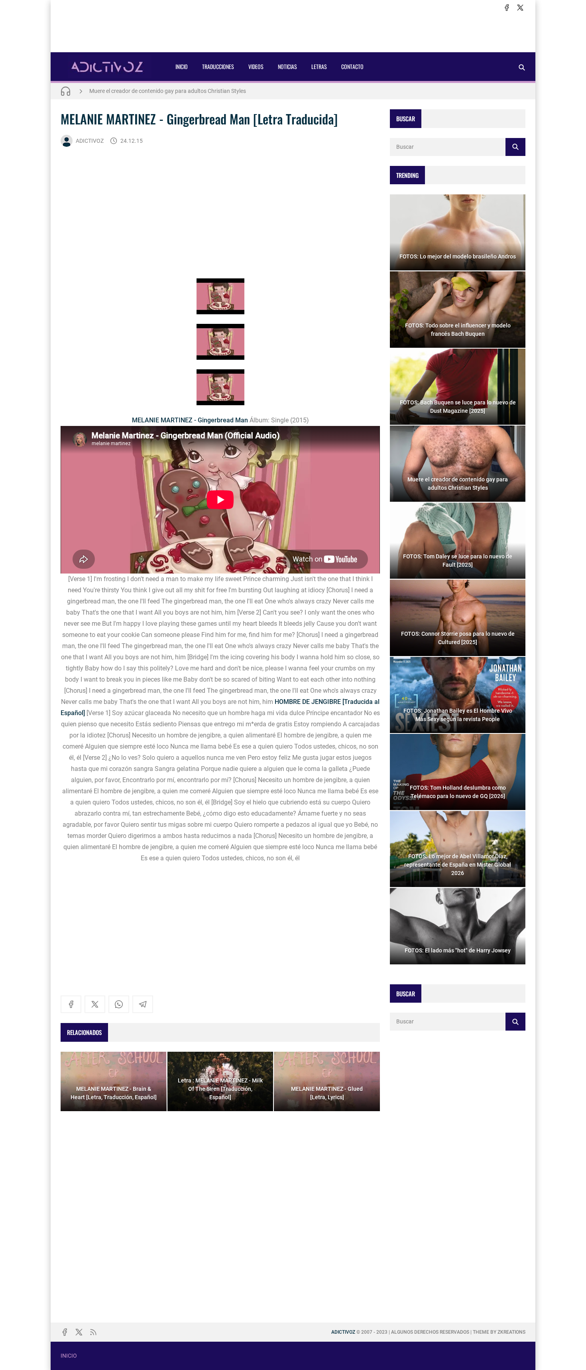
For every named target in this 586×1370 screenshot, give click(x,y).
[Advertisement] (293, 32)
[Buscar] (521, 67)
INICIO (181, 66)
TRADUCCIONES (218, 66)
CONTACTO (352, 66)
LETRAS (319, 66)
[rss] (93, 1332)
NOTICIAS (287, 66)
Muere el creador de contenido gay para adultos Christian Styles (167, 91)
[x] (520, 7)
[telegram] (142, 1004)
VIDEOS (256, 66)
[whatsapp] (118, 1004)
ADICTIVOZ (90, 141)
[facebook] (506, 7)
